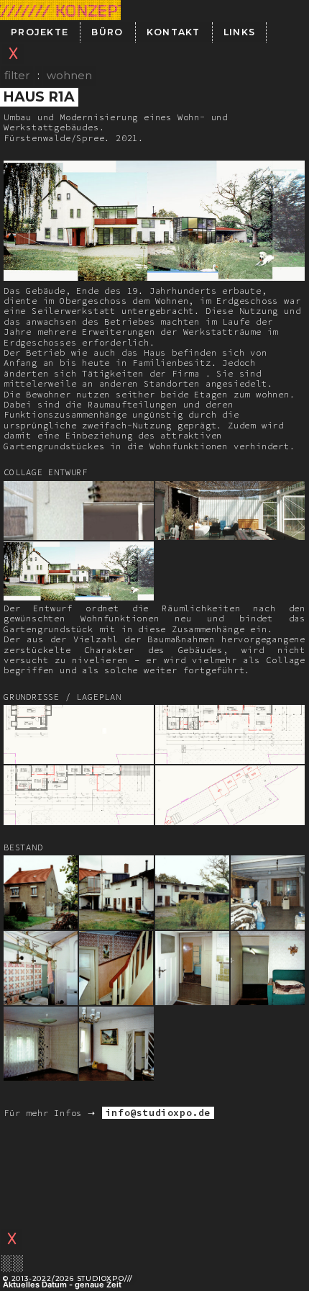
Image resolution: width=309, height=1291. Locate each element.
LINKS (239, 32)
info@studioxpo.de (158, 1113)
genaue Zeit (98, 1284)
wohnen (69, 75)
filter (16, 75)
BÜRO (107, 32)
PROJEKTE (39, 32)
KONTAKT (173, 32)
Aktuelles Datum (35, 1284)
